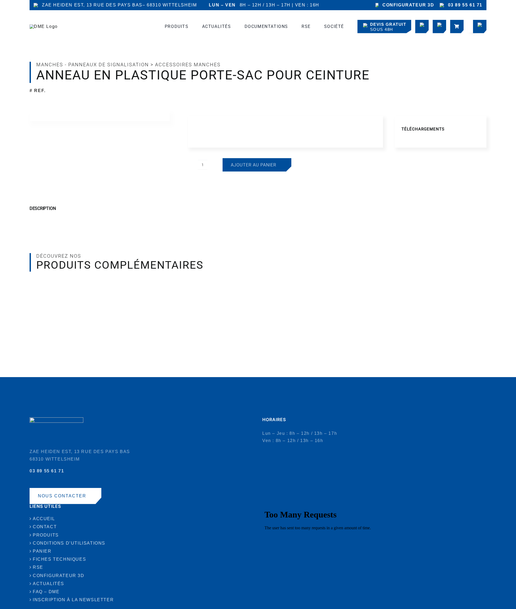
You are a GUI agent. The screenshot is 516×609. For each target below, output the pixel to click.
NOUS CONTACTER (62, 496)
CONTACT (45, 526)
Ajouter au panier (253, 164)
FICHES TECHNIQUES (59, 559)
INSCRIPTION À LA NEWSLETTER (73, 599)
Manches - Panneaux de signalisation (92, 64)
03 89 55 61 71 (465, 5)
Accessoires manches (188, 64)
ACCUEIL (44, 518)
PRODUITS (46, 535)
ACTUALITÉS (48, 583)
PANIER (42, 551)
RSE (38, 567)
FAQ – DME (46, 591)
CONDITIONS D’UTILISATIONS (69, 543)
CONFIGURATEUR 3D (408, 5)
